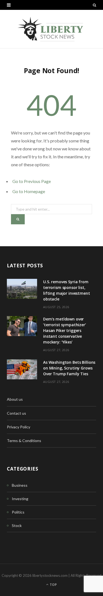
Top (53, 584)
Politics (18, 512)
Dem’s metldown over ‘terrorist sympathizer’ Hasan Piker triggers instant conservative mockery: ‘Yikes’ (64, 330)
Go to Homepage (28, 191)
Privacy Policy (18, 427)
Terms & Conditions (24, 440)
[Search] (94, 4)
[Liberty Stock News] (51, 29)
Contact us (16, 413)
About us (15, 399)
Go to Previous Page (31, 181)
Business (19, 485)
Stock (17, 525)
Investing (20, 498)
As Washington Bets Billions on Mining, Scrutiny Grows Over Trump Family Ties (69, 368)
